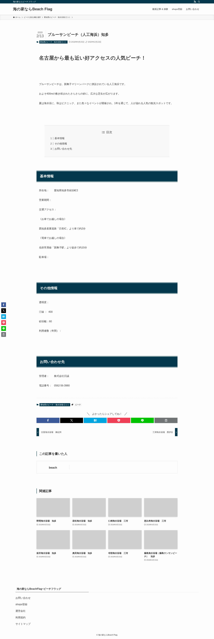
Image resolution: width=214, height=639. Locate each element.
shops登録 (21, 604)
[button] (48, 420)
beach (53, 467)
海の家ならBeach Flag (32, 9)
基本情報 (60, 138)
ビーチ (78, 405)
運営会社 (21, 611)
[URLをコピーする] (165, 420)
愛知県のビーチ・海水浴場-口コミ (53, 42)
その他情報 (61, 143)
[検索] (199, 1)
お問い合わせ (23, 598)
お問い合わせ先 (63, 148)
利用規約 (21, 617)
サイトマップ (23, 624)
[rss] (195, 1)
